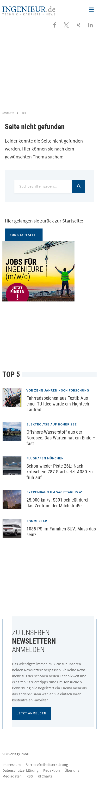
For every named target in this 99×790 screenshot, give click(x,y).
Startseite (8, 113)
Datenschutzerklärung (20, 770)
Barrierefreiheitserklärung (46, 764)
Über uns (72, 770)
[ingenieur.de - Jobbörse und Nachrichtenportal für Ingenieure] (28, 10)
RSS (29, 776)
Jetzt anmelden (31, 713)
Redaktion (51, 770)
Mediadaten (12, 776)
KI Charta (45, 776)
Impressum (11, 764)
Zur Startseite (24, 235)
